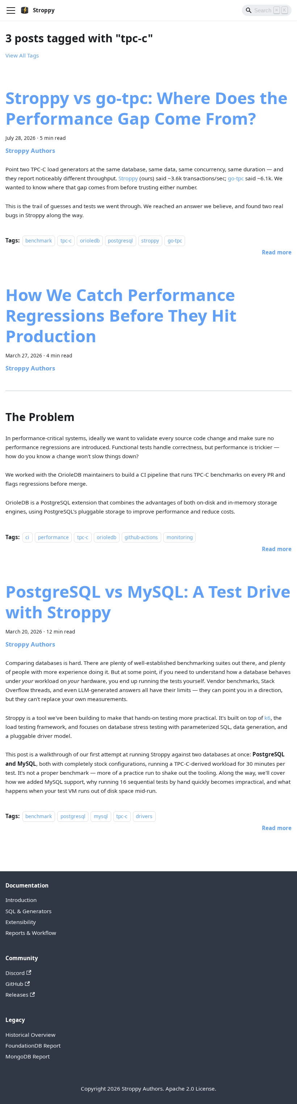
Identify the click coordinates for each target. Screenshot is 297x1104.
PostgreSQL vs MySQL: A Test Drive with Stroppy (147, 601)
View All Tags (22, 55)
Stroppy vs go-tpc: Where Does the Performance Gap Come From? (146, 107)
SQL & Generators (28, 911)
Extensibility (20, 921)
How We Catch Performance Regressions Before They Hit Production (121, 315)
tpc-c (66, 240)
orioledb (90, 240)
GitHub (14, 983)
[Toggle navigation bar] (10, 10)
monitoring (180, 537)
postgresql (120, 240)
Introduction (21, 899)
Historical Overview (30, 1034)
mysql (101, 816)
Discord (15, 972)
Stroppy (128, 178)
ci (27, 537)
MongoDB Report (27, 1056)
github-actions (141, 537)
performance (53, 537)
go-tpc (236, 178)
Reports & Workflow (30, 932)
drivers (144, 816)
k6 (267, 717)
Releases (16, 994)
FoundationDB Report (32, 1045)
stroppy (150, 240)
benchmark (38, 240)
